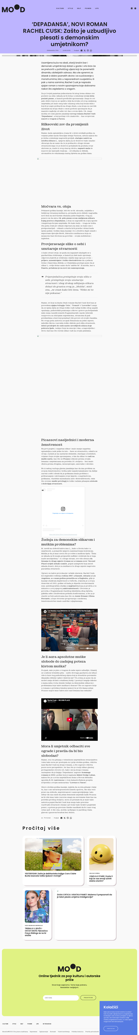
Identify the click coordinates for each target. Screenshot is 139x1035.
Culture (60, 8)
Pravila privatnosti (92, 1032)
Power (88, 8)
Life (97, 8)
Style (70, 8)
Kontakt (53, 1032)
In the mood (47, 1024)
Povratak (46, 818)
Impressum (33, 1032)
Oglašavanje (43, 1032)
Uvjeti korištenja (64, 1032)
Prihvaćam (111, 1028)
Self (79, 8)
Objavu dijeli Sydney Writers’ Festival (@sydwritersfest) (63, 534)
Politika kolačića (77, 1032)
